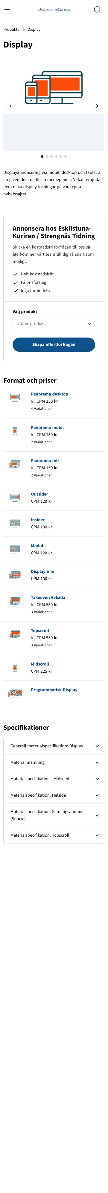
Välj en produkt (31, 324)
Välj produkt (25, 312)
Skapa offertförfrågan (53, 344)
